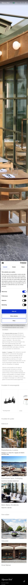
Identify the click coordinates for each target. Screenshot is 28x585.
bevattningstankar (6, 345)
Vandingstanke (6, 410)
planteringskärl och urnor (11, 333)
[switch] (24, 296)
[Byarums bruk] (5, 3)
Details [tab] (14, 267)
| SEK (16, 2)
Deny (14, 320)
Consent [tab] (5, 267)
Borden (4, 352)
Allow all (14, 311)
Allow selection (14, 316)
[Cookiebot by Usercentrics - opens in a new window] (20, 263)
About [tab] (23, 267)
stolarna (10, 352)
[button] (20, 3)
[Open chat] (24, 581)
